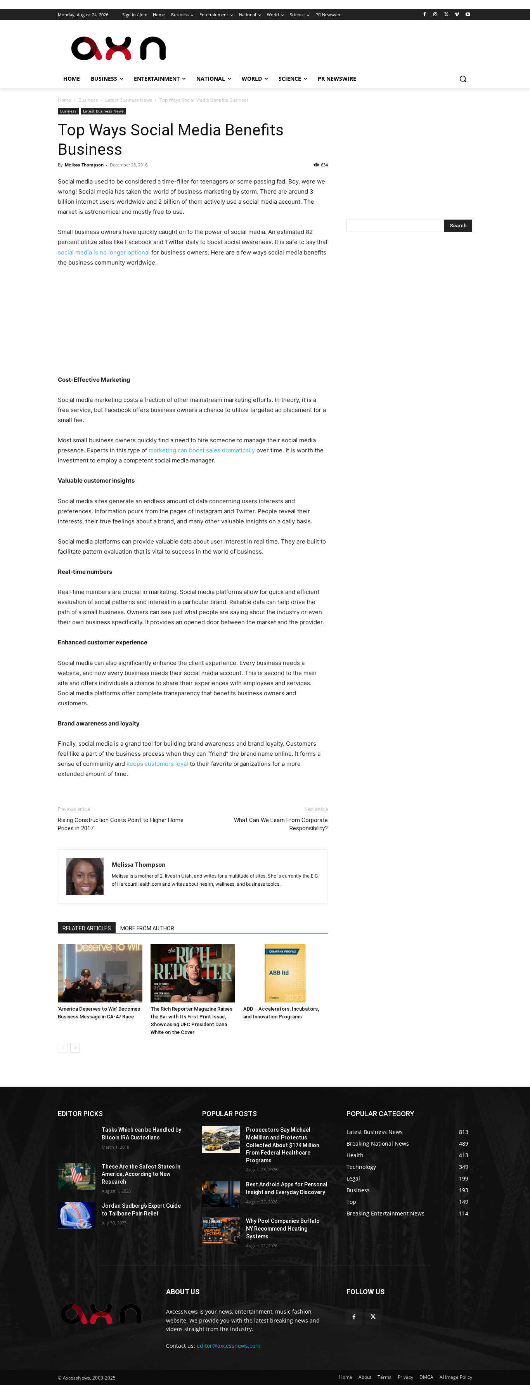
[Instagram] (435, 14)
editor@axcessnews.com (228, 1345)
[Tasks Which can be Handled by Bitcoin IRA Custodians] (76, 1139)
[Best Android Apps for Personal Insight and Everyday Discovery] (221, 1194)
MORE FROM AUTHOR (147, 928)
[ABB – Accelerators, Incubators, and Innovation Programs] (285, 973)
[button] (463, 78)
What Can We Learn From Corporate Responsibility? (281, 824)
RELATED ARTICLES (86, 928)
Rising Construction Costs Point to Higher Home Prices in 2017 (121, 824)
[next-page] (75, 1048)
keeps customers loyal (156, 763)
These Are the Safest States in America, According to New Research (141, 1174)
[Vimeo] (456, 14)
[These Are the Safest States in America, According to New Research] (76, 1176)
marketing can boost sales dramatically (201, 450)
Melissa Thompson (84, 165)
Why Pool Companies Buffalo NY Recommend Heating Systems (283, 1228)
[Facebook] (424, 14)
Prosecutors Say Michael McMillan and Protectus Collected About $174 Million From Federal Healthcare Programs (282, 1145)
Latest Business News (128, 100)
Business (88, 100)
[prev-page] (63, 1048)
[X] (446, 14)
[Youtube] (467, 14)
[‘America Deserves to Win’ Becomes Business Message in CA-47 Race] (100, 973)
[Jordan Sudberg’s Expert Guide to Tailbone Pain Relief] (76, 1215)
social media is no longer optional (104, 252)
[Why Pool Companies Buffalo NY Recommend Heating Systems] (221, 1230)
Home (64, 100)
